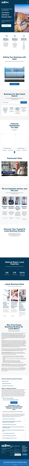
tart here (24, 49)
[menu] (27, 2)
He (14, 449)
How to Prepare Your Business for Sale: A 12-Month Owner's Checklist (14, 305)
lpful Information (17, 449)
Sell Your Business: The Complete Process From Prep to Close (6, 305)
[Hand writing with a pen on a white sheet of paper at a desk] (14, 295)
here (14, 47)
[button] (2, 142)
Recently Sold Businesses (17, 450)
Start (16, 46)
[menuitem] (12, 449)
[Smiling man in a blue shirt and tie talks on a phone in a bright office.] (6, 295)
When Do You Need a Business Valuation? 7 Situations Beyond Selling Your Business (22, 306)
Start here (6, 46)
